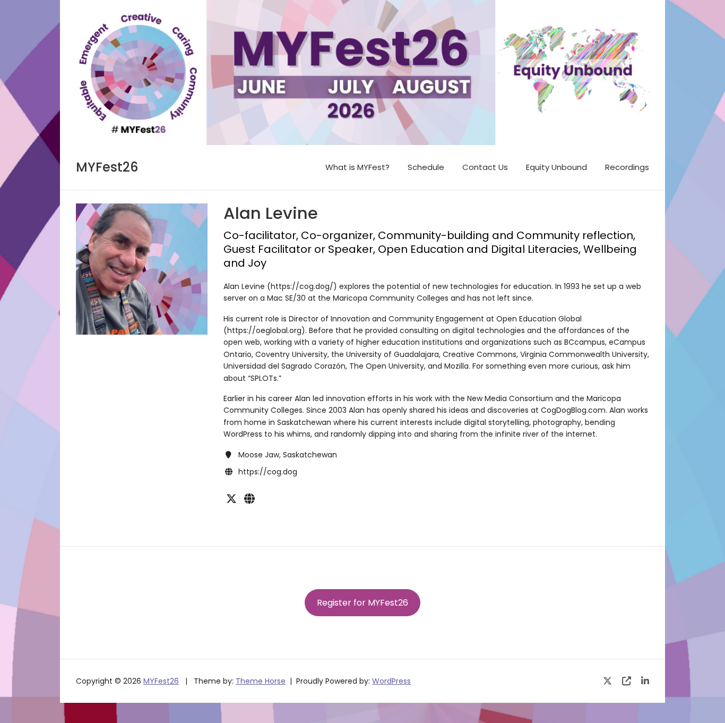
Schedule (426, 167)
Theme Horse (261, 681)
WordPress (391, 681)
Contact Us (485, 167)
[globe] (249, 499)
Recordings (627, 167)
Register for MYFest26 (362, 603)
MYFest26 (107, 167)
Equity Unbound (556, 167)
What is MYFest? (357, 167)
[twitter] (231, 499)
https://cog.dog (267, 471)
